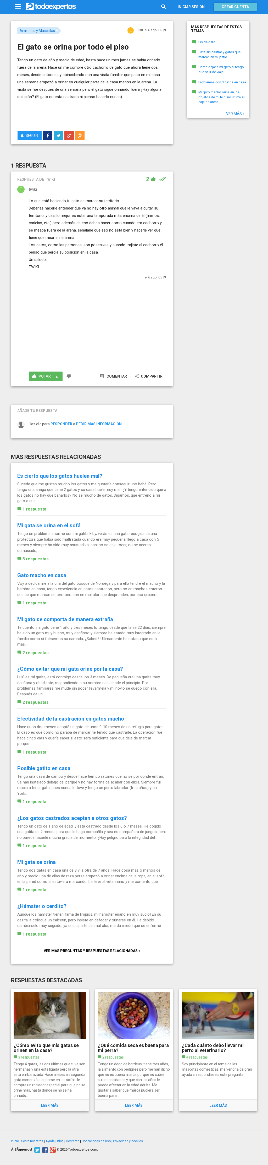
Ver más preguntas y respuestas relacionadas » (92, 951)
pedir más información (99, 424)
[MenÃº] (18, 6)
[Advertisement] (78, 112)
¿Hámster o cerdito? (41, 906)
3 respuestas (36, 558)
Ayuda (50, 1141)
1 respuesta (34, 509)
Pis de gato (206, 42)
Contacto (72, 1141)
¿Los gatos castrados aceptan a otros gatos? (72, 818)
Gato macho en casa (41, 575)
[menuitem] (47, 135)
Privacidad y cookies (128, 1141)
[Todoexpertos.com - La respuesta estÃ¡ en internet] (51, 6)
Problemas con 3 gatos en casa (222, 82)
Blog (60, 1141)
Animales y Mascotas (37, 31)
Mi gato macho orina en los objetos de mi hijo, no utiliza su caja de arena (221, 97)
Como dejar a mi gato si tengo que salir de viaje (221, 69)
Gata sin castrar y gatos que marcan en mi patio (219, 54)
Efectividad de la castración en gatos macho (70, 719)
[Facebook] (44, 1149)
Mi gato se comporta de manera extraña (65, 619)
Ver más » (235, 114)
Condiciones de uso (96, 1141)
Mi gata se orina (36, 862)
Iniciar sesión (191, 7)
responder (61, 424)
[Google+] (52, 1149)
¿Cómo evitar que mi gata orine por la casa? (70, 669)
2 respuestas (36, 652)
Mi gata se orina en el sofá (49, 525)
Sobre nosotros (32, 1141)
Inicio (15, 1141)
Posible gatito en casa (43, 768)
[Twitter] (36, 1149)
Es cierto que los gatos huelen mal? (59, 476)
